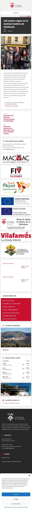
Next (4, 124)
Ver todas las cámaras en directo (11, 403)
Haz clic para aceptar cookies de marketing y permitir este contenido (16, 389)
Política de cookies (8, 507)
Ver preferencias (16, 504)
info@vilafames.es (10, 149)
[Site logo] (16, 8)
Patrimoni (6, 350)
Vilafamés (15, 106)
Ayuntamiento (8, 104)
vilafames (20, 102)
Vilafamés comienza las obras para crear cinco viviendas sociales (9, 129)
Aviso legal (25, 507)
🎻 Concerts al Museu (8, 275)
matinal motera (9, 106)
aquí (19, 461)
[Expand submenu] (28, 300)
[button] (29, 475)
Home (4, 31)
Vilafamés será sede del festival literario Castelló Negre (9, 118)
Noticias (10, 31)
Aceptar (16, 494)
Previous (5, 113)
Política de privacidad (17, 507)
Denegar (16, 499)
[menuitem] (16, 300)
